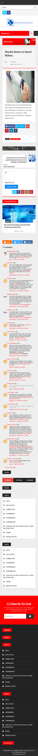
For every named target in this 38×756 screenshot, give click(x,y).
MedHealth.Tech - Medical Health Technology (16, 750)
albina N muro (11, 359)
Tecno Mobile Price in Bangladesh (20, 304)
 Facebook (10, 126)
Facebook (28, 242)
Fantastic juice (11, 424)
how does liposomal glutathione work (21, 397)
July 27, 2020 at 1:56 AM (16, 389)
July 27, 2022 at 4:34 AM (16, 464)
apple (8, 501)
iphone (8, 532)
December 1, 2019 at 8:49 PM (18, 306)
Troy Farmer (11, 332)
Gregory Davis (11, 251)
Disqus (19, 242)
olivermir (9, 263)
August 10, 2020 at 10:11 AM (18, 409)
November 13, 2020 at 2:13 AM (19, 455)
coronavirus (6, 221)
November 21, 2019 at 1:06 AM (19, 291)
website (17, 284)
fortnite (9, 323)
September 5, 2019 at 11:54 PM (19, 275)
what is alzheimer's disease (20, 377)
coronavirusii (10, 522)
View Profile (11, 187)
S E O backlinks (11, 343)
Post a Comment (10, 467)
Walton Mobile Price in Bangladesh (20, 317)
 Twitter (20, 126)
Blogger (8, 242)
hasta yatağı (27, 433)
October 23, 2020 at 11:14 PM (18, 435)
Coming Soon (10, 509)
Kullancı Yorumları (12, 458)
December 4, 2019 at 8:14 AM (18, 328)
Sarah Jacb (10, 370)
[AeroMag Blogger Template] (19, 23)
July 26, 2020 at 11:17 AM (17, 380)
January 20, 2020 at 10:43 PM (18, 355)
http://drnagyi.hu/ (14, 353)
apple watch (10, 505)
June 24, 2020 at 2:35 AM (17, 367)
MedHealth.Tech (20, 754)
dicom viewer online (23, 257)
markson (9, 278)
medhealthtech (15, 139)
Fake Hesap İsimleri (15, 462)
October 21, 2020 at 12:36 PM (18, 421)
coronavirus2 (30, 40)
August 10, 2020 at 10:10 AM (18, 400)
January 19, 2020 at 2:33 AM (18, 340)
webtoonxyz (11, 294)
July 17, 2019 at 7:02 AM (16, 259)
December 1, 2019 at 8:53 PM (18, 319)
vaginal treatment (20, 338)
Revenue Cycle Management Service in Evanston (20, 447)
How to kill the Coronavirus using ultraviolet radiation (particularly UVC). (17, 226)
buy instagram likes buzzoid (19, 364)
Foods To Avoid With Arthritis (20, 325)
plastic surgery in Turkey (21, 419)
